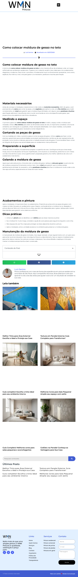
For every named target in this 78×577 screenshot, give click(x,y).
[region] (53, 564)
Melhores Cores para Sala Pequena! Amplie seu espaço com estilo (55, 339)
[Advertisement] (39, 26)
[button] (58, 4)
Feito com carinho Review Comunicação (62, 497)
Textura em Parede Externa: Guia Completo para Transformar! (54, 307)
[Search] (71, 382)
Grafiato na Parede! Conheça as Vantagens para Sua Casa (54, 372)
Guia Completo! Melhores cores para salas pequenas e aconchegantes (18, 372)
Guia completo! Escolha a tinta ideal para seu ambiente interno (18, 339)
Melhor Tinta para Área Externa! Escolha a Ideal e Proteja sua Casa (17, 307)
